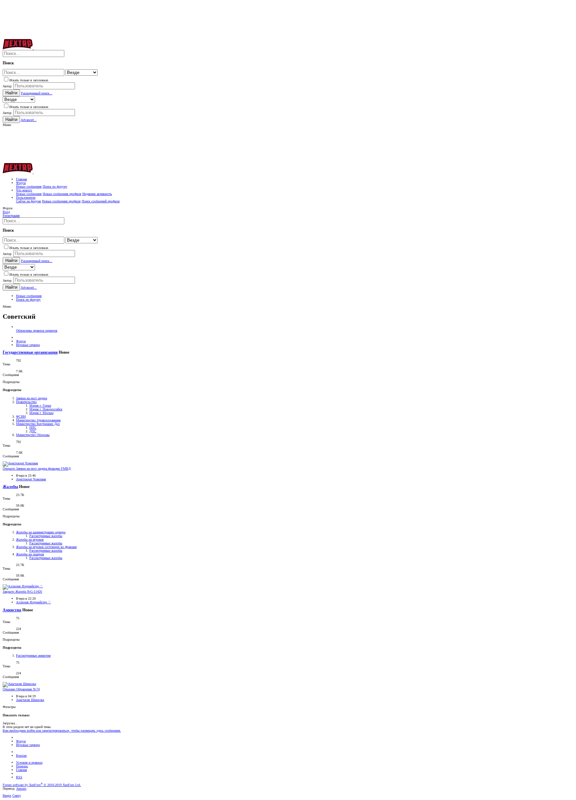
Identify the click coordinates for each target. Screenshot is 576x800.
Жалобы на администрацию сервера (40, 532)
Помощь (22, 766)
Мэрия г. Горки (40, 405)
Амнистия (12, 610)
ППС (32, 427)
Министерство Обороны (33, 435)
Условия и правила (29, 762)
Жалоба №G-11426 (22, 591)
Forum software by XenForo (42, 785)
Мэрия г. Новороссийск (45, 409)
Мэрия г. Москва (41, 413)
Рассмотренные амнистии (33, 655)
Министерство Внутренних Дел (38, 424)
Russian (21, 755)
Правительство (26, 402)
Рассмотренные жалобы (45, 536)
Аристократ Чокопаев (31, 479)
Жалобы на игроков (30, 539)
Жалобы (10, 487)
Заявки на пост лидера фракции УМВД (37, 468)
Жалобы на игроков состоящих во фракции (46, 547)
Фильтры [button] (9, 707)
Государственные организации (30, 352)
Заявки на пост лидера (31, 398)
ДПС (32, 431)
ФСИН (21, 416)
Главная (21, 770)
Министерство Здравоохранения (38, 420)
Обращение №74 (21, 689)
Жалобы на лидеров (30, 554)
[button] (7, 125)
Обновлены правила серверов (36, 330)
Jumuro (21, 788)
